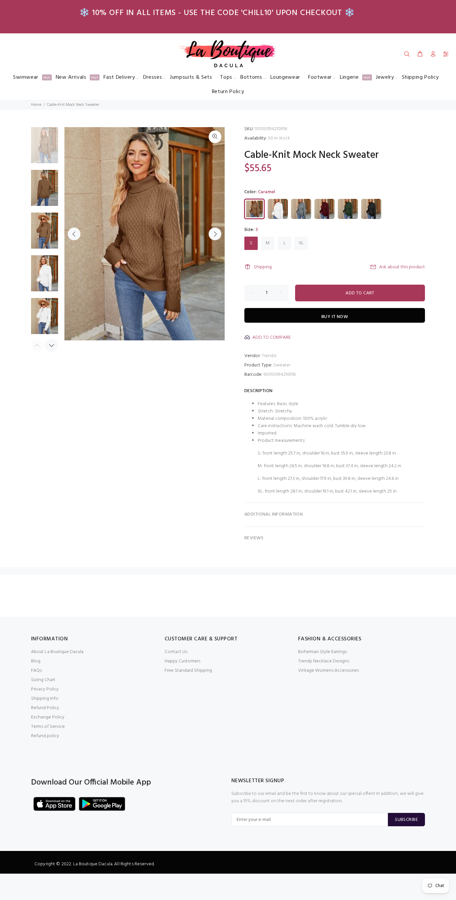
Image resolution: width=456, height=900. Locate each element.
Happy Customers (182, 661)
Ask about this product (402, 267)
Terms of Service (48, 726)
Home (36, 104)
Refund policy (45, 736)
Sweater (281, 365)
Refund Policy (45, 708)
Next (215, 234)
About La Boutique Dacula (57, 652)
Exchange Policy (47, 717)
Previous (74, 234)
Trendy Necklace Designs (323, 661)
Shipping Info (44, 698)
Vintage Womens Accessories (328, 670)
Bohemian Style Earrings (322, 652)
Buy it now (334, 317)
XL (301, 243)
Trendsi (269, 356)
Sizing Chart (43, 680)
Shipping (263, 267)
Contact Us (176, 652)
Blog (35, 661)
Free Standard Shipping (188, 670)
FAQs (36, 670)
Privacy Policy (45, 689)
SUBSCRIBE (406, 820)
